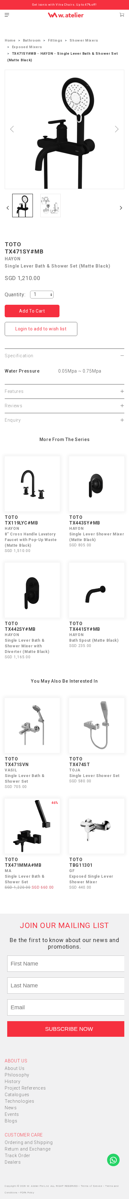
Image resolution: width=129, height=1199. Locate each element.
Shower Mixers (84, 40)
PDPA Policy (27, 1192)
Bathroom (32, 40)
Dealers (13, 1162)
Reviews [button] (14, 405)
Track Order (17, 1155)
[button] (8, 208)
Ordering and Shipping (29, 1142)
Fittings (55, 40)
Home (10, 40)
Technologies (19, 1101)
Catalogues (17, 1094)
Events (12, 1114)
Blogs (11, 1120)
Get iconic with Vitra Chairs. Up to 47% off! (64, 4)
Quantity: (15, 295)
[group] (22, 205)
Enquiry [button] (13, 420)
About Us (15, 1068)
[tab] (64, 356)
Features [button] (14, 391)
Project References (25, 1088)
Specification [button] (19, 355)
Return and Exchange (27, 1148)
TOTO (13, 244)
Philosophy (17, 1074)
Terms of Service (92, 1186)
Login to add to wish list (41, 328)
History (13, 1081)
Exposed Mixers (27, 47)
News (11, 1107)
